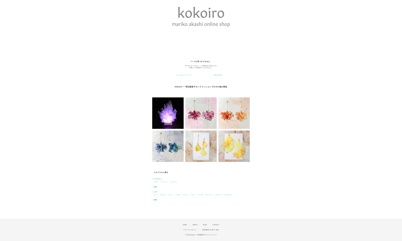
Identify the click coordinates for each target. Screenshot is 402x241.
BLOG (205, 224)
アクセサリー (158, 179)
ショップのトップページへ (184, 75)
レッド (156, 195)
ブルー (193, 195)
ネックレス (173, 182)
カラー (156, 192)
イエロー (178, 195)
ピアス (156, 182)
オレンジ (163, 195)
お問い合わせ (218, 75)
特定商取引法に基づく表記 (210, 230)
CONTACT (216, 224)
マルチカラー (228, 195)
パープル (200, 195)
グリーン (186, 195)
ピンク (171, 195)
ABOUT (195, 224)
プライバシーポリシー (190, 230)
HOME (185, 224)
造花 (155, 187)
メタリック (218, 195)
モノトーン (209, 195)
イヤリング (164, 182)
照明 (155, 200)
